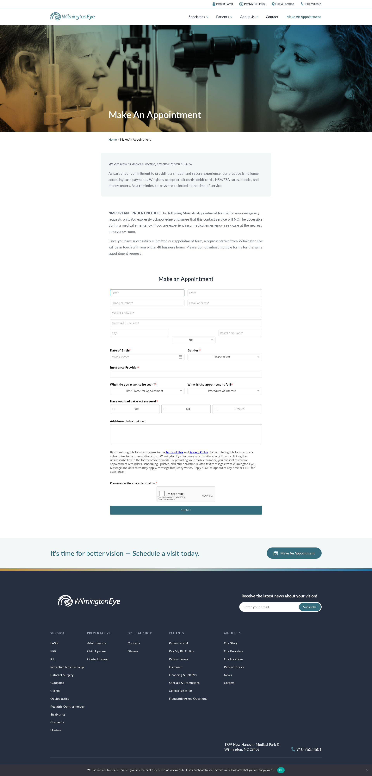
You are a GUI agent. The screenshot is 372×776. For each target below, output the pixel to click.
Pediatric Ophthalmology (67, 706)
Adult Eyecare (96, 643)
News (228, 675)
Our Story (231, 643)
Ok (281, 770)
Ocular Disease (97, 659)
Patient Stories (234, 667)
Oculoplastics (59, 698)
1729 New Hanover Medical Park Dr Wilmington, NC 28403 (252, 747)
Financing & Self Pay (183, 675)
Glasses (133, 651)
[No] (367, 770)
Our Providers (233, 651)
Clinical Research (180, 690)
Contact (272, 16)
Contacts (134, 643)
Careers (229, 682)
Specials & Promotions (184, 682)
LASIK (54, 643)
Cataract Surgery (61, 675)
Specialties (197, 16)
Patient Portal (224, 4)
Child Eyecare (96, 651)
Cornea (55, 690)
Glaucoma (57, 682)
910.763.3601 (313, 4)
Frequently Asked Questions (188, 698)
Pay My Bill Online (254, 4)
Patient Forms (178, 659)
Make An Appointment (304, 16)
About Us (247, 16)
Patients (223, 16)
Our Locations (233, 659)
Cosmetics (57, 722)
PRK (53, 651)
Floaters (55, 730)
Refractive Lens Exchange (67, 667)
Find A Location (284, 4)
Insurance (175, 667)
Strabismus (57, 714)
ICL (52, 659)
